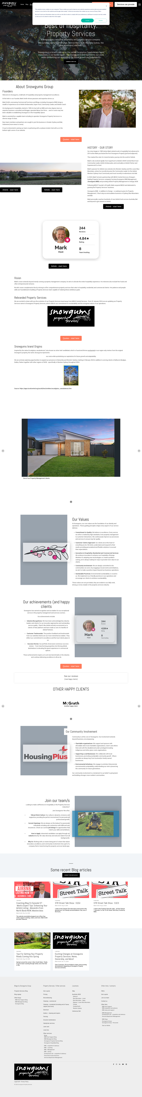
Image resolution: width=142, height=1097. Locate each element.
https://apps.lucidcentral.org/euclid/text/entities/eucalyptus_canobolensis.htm (46, 388)
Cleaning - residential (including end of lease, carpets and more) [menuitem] (56, 1019)
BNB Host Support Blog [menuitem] (21, 1014)
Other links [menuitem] (104, 1018)
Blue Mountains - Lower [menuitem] (79, 1012)
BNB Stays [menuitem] (105, 1033)
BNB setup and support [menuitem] (108, 1024)
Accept (87, 20)
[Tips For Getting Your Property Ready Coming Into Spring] (32, 954)
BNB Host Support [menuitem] (107, 1020)
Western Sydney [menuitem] (77, 1022)
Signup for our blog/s (71, 889)
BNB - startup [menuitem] (47, 1065)
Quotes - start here (71, 139)
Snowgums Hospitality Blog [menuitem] (51, 1057)
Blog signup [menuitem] (17, 1008)
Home (22, 4)
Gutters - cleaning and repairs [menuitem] (51, 1027)
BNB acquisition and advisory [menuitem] (110, 1022)
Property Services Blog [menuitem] (21, 1005)
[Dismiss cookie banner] (106, 6)
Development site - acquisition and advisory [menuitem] (113, 1028)
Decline (101, 20)
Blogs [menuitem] (45, 1049)
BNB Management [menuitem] (107, 1027)
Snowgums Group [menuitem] (107, 1035)
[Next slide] (139, 450)
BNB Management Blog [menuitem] (21, 1016)
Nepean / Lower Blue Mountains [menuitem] (81, 1016)
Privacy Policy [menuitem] (24, 1095)
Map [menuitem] (73, 1005)
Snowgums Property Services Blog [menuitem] (53, 1055)
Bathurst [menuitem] (75, 1010)
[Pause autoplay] (71, 501)
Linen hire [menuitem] (46, 1044)
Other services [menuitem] (47, 1047)
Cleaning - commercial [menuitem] (49, 1015)
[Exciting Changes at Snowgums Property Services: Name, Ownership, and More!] (71, 954)
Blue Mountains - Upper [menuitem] (79, 1014)
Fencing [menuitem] (45, 1030)
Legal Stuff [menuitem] (17, 1095)
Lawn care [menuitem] (46, 1040)
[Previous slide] (2, 450)
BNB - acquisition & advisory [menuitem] (51, 1059)
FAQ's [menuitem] (103, 1005)
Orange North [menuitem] (76, 1020)
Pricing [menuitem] (45, 1008)
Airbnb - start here (10, 190)
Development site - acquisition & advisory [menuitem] (55, 1067)
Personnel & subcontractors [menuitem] (51, 1069)
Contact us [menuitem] (104, 1015)
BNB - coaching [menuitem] (48, 1061)
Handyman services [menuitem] (49, 1037)
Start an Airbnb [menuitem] (106, 1039)
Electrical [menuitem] (46, 1024)
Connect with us (71, 61)
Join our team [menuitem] (105, 1012)
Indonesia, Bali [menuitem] (76, 1025)
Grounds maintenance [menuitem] (49, 1034)
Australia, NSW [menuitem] (76, 1008)
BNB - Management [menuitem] (49, 1063)
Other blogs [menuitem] (17, 1012)
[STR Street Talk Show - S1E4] (71, 904)
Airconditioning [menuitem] (47, 1012)
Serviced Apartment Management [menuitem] (53, 1071)
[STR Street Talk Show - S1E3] (110, 904)
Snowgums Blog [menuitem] (19, 1018)
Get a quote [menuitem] (46, 1005)
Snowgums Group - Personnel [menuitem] (110, 1036)
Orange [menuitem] (75, 1018)
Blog (27, 4)
